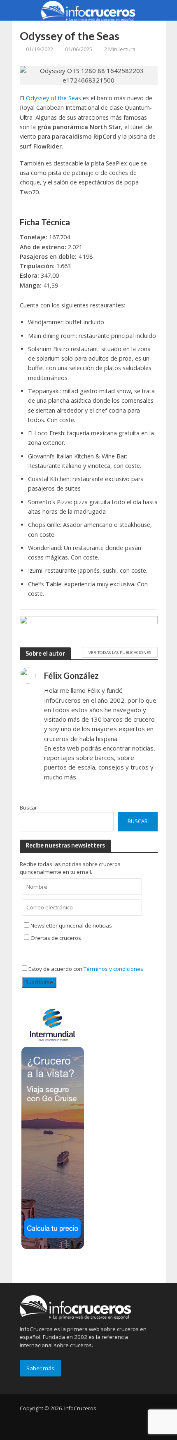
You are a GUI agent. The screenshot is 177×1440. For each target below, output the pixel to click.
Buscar (28, 807)
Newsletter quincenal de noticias (71, 925)
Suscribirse (39, 982)
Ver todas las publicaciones (119, 652)
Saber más (40, 1368)
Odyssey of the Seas (53, 98)
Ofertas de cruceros (55, 938)
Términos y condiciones (113, 969)
